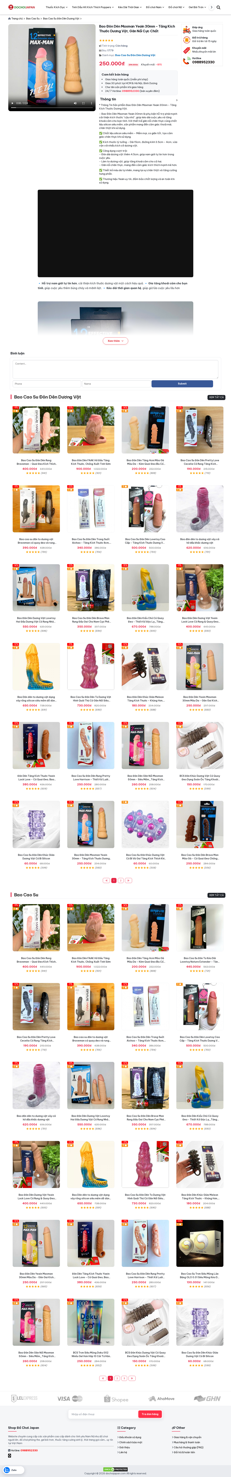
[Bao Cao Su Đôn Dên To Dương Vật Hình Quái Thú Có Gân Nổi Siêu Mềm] (90, 666)
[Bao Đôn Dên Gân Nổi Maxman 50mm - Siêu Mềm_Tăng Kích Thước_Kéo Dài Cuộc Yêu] (145, 745)
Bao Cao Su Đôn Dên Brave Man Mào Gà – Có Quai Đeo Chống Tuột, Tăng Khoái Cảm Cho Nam (200, 858)
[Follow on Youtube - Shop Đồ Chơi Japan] (13, 1455)
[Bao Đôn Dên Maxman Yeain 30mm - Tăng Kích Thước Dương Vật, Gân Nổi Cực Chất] (90, 824)
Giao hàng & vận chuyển (187, 1437)
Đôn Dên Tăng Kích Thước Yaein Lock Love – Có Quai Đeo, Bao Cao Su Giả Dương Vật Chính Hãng (36, 779)
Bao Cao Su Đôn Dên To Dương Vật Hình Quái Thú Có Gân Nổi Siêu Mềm (91, 701)
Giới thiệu (124, 1447)
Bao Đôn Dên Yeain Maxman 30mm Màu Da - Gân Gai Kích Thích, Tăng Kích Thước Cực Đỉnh (199, 701)
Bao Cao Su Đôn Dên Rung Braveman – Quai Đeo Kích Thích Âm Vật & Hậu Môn (36, 464)
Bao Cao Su (26, 895)
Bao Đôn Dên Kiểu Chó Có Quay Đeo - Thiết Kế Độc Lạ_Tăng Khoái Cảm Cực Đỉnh (145, 622)
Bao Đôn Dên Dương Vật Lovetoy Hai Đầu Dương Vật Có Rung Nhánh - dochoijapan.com (36, 622)
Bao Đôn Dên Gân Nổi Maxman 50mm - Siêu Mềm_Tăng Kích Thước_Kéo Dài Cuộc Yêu (145, 779)
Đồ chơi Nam (153, 7)
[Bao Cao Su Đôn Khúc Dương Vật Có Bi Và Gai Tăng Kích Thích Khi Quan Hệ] (145, 824)
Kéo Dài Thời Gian (128, 7)
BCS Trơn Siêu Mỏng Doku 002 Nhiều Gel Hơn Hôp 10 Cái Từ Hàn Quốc (91, 1356)
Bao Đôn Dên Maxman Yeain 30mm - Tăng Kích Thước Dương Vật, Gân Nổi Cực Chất (91, 858)
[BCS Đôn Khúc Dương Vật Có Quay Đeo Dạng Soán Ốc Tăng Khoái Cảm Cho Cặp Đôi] (200, 745)
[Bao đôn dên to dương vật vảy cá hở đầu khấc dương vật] (200, 508)
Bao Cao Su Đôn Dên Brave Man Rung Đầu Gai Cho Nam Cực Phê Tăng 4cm (90, 622)
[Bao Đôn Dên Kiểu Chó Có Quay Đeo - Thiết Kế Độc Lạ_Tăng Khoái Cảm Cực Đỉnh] (145, 587)
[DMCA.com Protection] (115, 1469)
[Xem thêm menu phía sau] (211, 7)
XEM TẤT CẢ (216, 397)
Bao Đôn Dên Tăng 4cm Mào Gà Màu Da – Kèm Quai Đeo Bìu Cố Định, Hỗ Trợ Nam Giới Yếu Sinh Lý (145, 464)
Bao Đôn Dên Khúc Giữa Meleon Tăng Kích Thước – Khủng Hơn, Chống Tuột (145, 701)
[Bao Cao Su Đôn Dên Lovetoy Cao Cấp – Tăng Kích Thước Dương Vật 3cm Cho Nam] (145, 508)
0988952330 (203, 62)
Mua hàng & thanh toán (187, 1442)
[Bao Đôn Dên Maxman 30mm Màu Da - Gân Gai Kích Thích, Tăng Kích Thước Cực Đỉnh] (200, 666)
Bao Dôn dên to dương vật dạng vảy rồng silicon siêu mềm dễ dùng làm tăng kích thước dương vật (36, 701)
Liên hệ (123, 1452)
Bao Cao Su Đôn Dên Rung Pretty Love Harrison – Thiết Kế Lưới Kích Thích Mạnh (91, 779)
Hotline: (24, 1450)
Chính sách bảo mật (130, 1442)
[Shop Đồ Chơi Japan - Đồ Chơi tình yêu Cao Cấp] (21, 7)
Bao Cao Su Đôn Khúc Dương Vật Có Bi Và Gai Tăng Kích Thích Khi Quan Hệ (145, 858)
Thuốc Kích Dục (55, 7)
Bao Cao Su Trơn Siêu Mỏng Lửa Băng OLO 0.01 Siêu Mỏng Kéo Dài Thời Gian (200, 1277)
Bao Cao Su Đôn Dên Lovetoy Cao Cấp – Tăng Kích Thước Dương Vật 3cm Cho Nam (145, 543)
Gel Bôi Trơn (196, 7)
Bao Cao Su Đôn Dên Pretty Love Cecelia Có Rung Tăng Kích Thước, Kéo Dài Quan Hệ (200, 464)
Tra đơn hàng (150, 1414)
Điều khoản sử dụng (130, 1437)
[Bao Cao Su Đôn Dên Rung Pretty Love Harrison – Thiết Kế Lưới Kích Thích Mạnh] (90, 745)
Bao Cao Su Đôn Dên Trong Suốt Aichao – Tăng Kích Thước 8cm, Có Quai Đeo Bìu (91, 543)
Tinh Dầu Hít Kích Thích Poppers (91, 7)
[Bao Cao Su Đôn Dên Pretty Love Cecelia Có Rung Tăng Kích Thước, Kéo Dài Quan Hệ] (200, 430)
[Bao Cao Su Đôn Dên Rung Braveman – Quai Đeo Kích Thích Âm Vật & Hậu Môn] (36, 430)
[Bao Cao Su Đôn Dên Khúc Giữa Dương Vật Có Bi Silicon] (36, 824)
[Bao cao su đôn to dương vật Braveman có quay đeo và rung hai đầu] (36, 508)
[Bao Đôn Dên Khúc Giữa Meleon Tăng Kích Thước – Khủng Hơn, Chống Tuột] (145, 666)
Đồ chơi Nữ (175, 7)
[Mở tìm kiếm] (218, 7)
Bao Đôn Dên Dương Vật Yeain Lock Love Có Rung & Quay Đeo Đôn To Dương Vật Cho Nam (199, 622)
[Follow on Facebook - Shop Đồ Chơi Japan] (10, 1455)
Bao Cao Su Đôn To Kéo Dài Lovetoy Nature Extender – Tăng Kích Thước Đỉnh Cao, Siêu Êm (200, 962)
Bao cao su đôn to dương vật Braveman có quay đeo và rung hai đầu (36, 543)
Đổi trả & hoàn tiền (184, 1452)
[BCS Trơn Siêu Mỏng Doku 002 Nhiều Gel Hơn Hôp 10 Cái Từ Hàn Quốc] (90, 1322)
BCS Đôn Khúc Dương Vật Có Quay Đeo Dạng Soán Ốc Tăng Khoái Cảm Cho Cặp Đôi (200, 779)
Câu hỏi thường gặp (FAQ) (188, 1447)
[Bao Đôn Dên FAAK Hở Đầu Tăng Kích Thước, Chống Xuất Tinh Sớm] (90, 430)
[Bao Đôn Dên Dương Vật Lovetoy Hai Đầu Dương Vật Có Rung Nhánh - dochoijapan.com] (36, 587)
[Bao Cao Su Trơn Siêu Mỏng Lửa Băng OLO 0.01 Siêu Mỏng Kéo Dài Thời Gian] (200, 1243)
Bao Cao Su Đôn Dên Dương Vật (135, 55)
